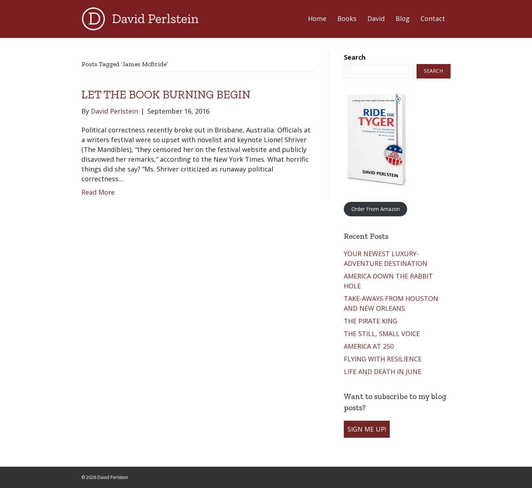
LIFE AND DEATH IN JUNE (383, 371)
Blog (403, 18)
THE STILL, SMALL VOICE (383, 333)
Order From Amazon (375, 208)
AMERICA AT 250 (370, 346)
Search (355, 57)
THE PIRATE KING (371, 321)
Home (317, 18)
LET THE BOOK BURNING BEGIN (165, 94)
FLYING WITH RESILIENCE (383, 359)
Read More (98, 192)
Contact (433, 18)
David (376, 18)
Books (346, 18)
